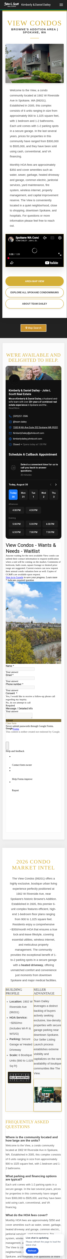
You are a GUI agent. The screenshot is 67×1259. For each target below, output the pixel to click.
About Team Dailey (34, 303)
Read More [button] (14, 408)
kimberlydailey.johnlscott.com (27, 438)
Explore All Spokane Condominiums (34, 292)
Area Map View (34, 281)
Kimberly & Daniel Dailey (36, 4)
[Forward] (55, 484)
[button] (13, 494)
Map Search (34, 327)
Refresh (32, 1250)
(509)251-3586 (20, 416)
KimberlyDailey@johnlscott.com (28, 433)
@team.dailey (20, 422)
